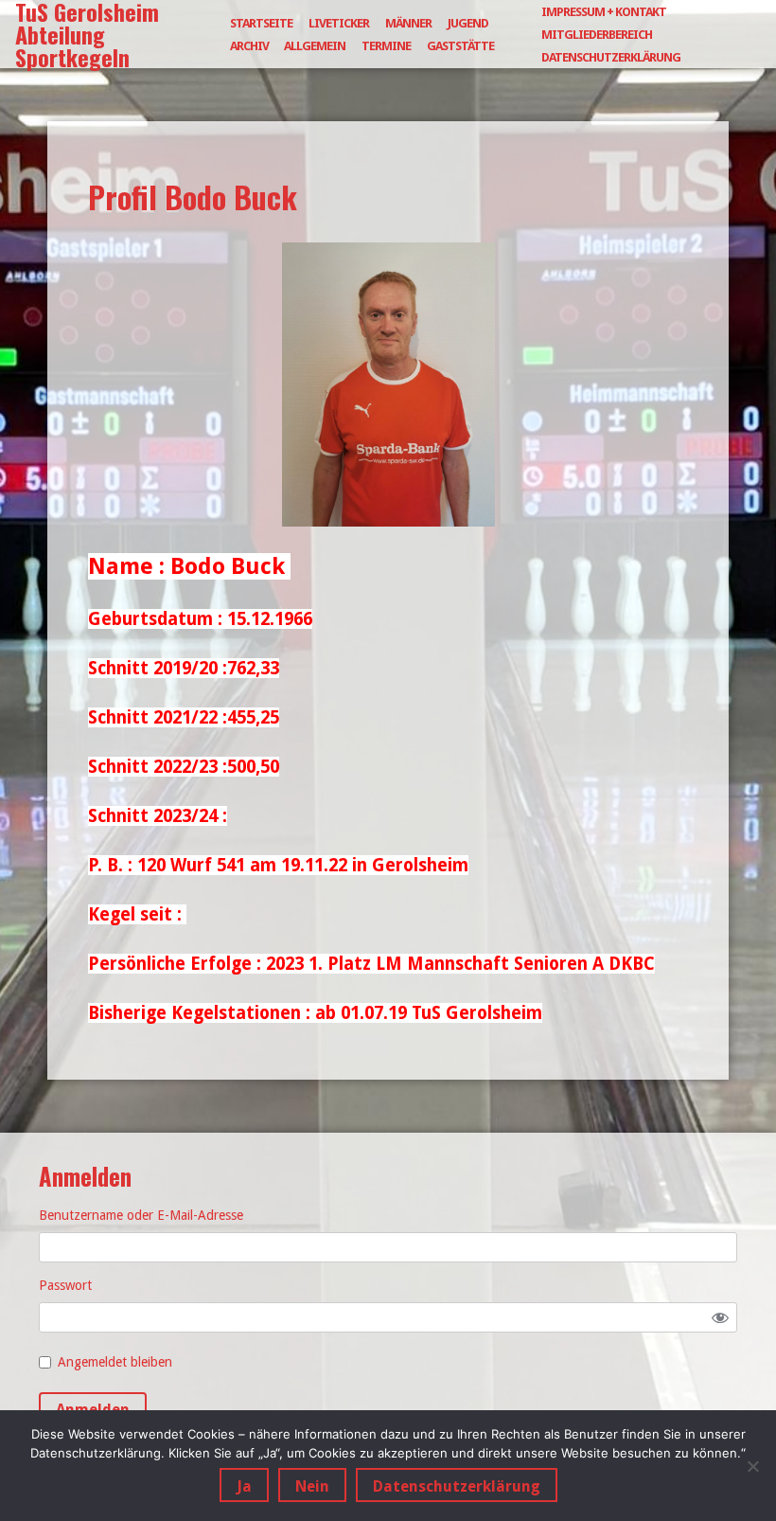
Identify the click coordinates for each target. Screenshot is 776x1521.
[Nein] (752, 1466)
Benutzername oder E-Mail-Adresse (141, 1215)
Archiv (249, 46)
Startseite (261, 23)
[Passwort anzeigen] (720, 1317)
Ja (244, 1486)
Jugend (468, 23)
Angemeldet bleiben (115, 1361)
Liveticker (339, 23)
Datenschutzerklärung (610, 57)
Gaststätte (460, 46)
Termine (386, 46)
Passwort (65, 1285)
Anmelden (93, 1410)
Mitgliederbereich (596, 34)
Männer (408, 23)
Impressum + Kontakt (603, 12)
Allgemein (314, 46)
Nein (312, 1486)
